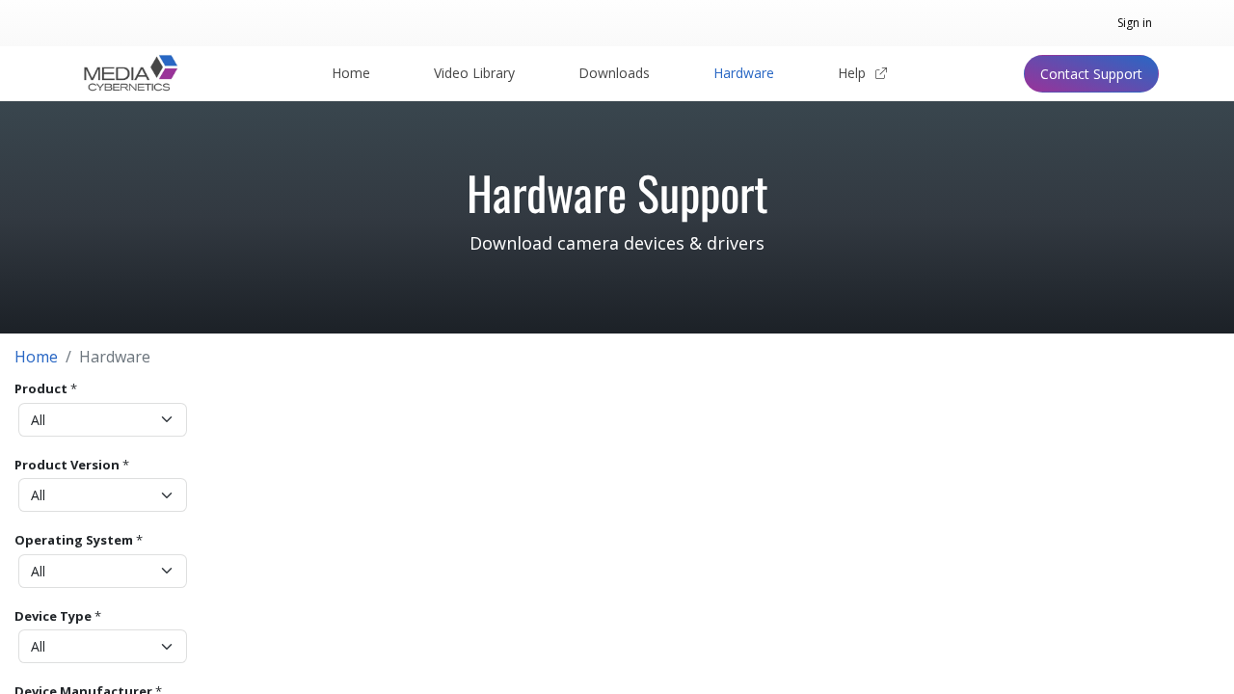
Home (36, 356)
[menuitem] (351, 73)
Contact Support (1091, 74)
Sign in (1134, 22)
